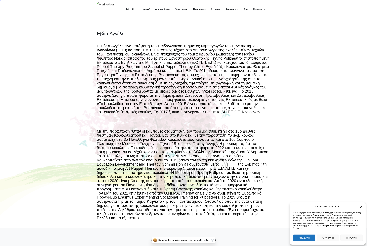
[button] (361, 206)
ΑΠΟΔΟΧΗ (304, 238)
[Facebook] (127, 9)
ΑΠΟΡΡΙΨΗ (328, 238)
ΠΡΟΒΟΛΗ (351, 238)
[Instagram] (132, 9)
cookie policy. (203, 240)
